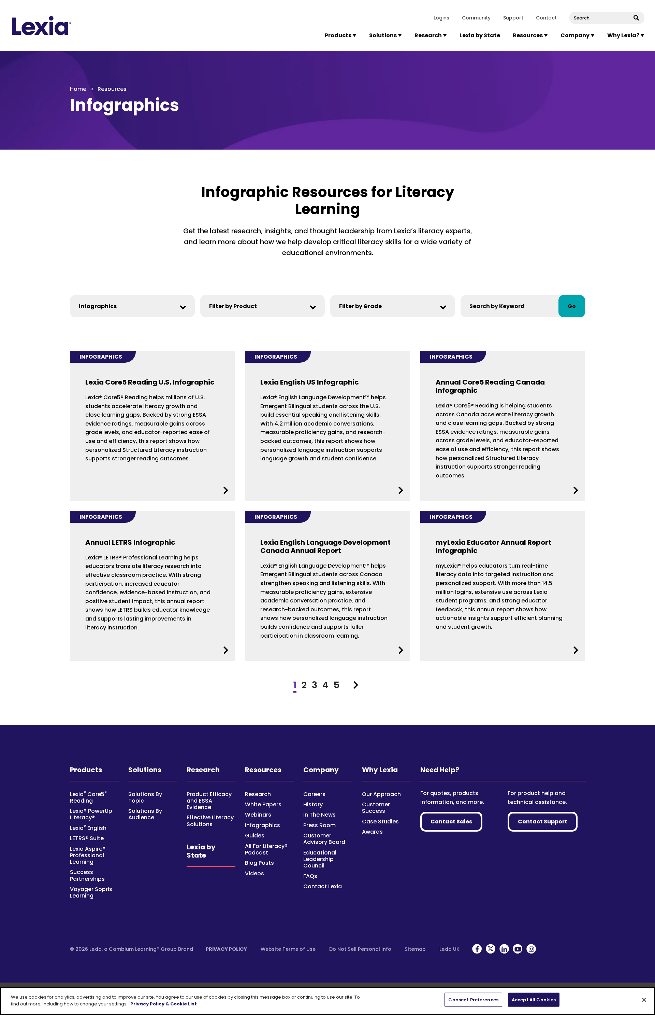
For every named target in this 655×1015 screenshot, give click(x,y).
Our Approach (381, 794)
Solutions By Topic (145, 797)
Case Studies (380, 821)
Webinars (258, 815)
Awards (372, 832)
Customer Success (376, 808)
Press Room (319, 825)
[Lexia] (41, 25)
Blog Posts (259, 863)
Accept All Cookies (534, 1000)
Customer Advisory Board (324, 839)
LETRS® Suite (87, 838)
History (313, 804)
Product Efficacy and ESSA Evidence (209, 800)
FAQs (310, 876)
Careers (314, 794)
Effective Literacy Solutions (210, 821)
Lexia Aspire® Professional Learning (87, 855)
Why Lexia (380, 770)
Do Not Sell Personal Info (360, 949)
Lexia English (88, 828)
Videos (254, 873)
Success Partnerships (87, 875)
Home (78, 89)
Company (321, 770)
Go (572, 306)
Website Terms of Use (288, 949)
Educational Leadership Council (319, 859)
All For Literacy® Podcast (266, 849)
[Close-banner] (644, 999)
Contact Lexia (322, 886)
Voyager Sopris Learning (91, 892)
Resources (263, 770)
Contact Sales (451, 821)
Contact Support (542, 821)
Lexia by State (480, 35)
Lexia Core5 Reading (88, 797)
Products (86, 770)
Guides (254, 835)
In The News (319, 815)
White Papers (263, 804)
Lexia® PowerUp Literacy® (91, 814)
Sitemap (415, 949)
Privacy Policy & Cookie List (163, 1003)
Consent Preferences (473, 1000)
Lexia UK (449, 949)
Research (203, 770)
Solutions (144, 770)
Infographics (262, 825)
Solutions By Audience (145, 814)
